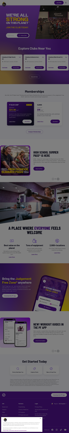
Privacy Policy (6, 430)
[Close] (40, 418)
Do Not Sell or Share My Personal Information (18, 430)
